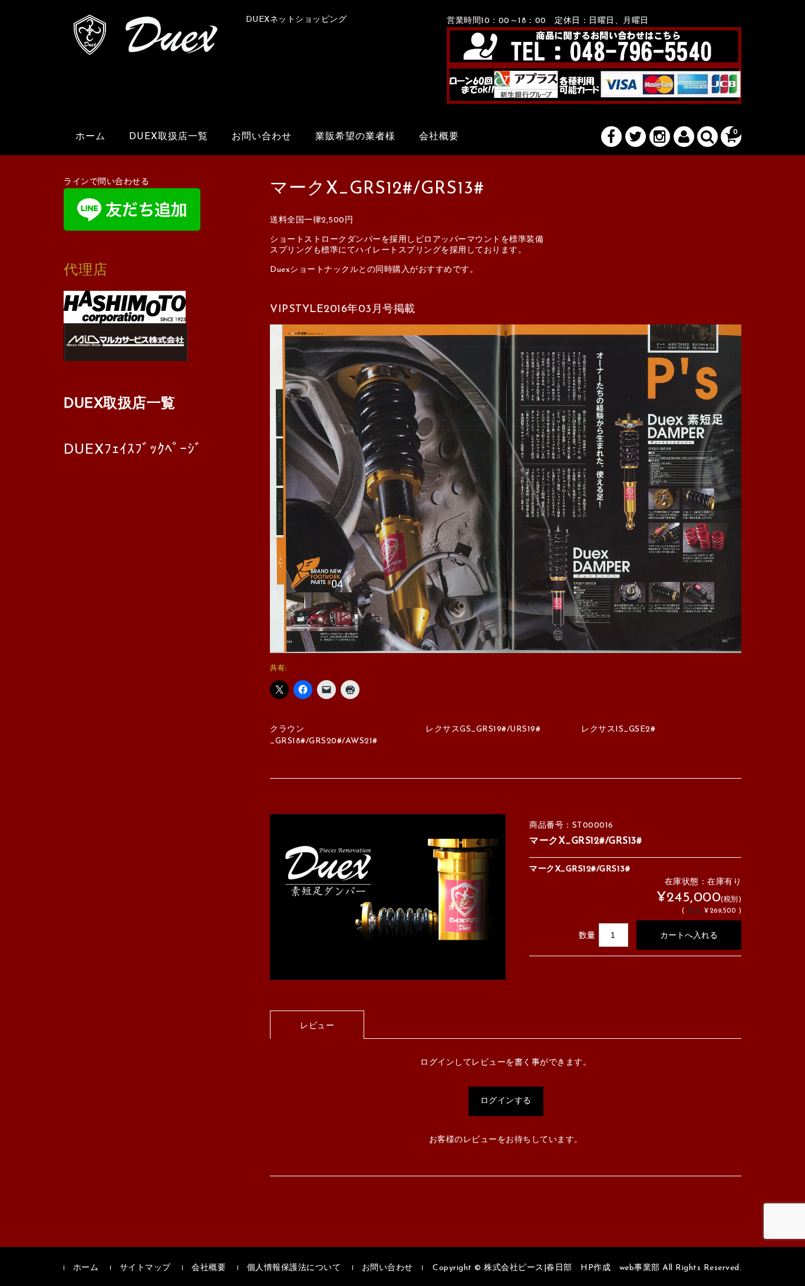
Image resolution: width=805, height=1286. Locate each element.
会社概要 (439, 137)
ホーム (90, 137)
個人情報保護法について (294, 1268)
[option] (388, 896)
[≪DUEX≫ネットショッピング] (146, 42)
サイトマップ (145, 1268)
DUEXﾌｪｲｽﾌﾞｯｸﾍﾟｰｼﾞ (133, 450)
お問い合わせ (262, 137)
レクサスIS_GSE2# (618, 729)
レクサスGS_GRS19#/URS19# (482, 729)
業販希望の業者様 (355, 137)
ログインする (506, 1101)
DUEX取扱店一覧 (168, 137)
